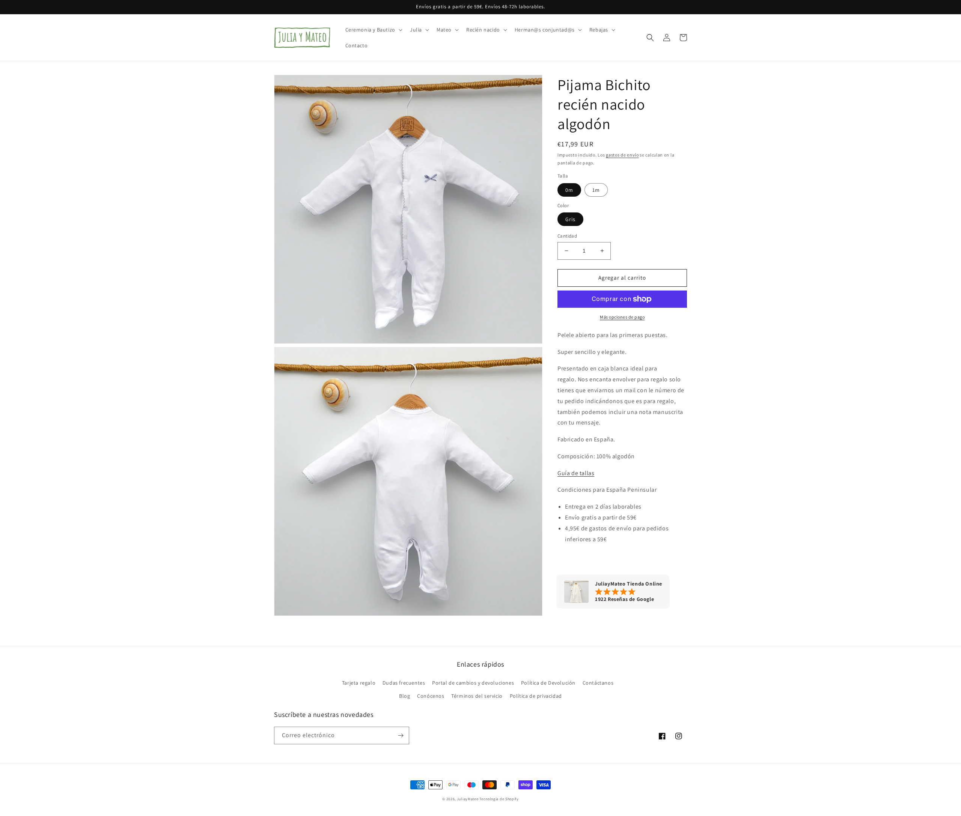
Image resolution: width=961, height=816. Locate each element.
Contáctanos (598, 682)
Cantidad (567, 236)
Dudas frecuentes (404, 682)
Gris (570, 219)
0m (569, 190)
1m (596, 190)
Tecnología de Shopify (499, 798)
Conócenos (430, 696)
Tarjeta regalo (358, 682)
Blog (404, 696)
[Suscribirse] (400, 735)
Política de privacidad (536, 696)
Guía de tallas (575, 473)
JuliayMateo (468, 798)
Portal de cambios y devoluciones (473, 682)
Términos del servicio (477, 696)
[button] (373, 30)
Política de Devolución (548, 682)
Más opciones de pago (622, 317)
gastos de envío (622, 155)
